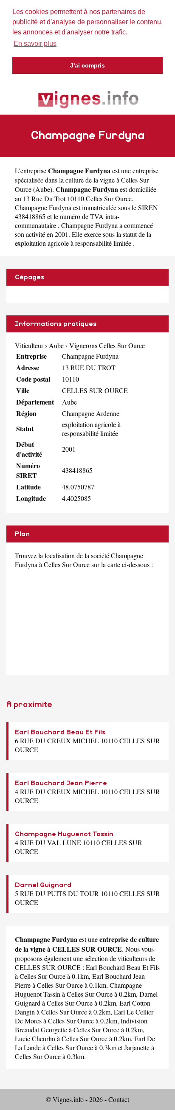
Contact (118, 1099)
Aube (42, 189)
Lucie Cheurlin (35, 1038)
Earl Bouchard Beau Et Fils (60, 732)
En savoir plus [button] (35, 43)
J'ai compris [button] (87, 65)
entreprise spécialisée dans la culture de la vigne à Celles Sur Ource (86, 180)
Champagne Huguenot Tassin (64, 834)
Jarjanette (137, 1047)
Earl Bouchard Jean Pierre (61, 783)
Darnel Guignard (43, 885)
